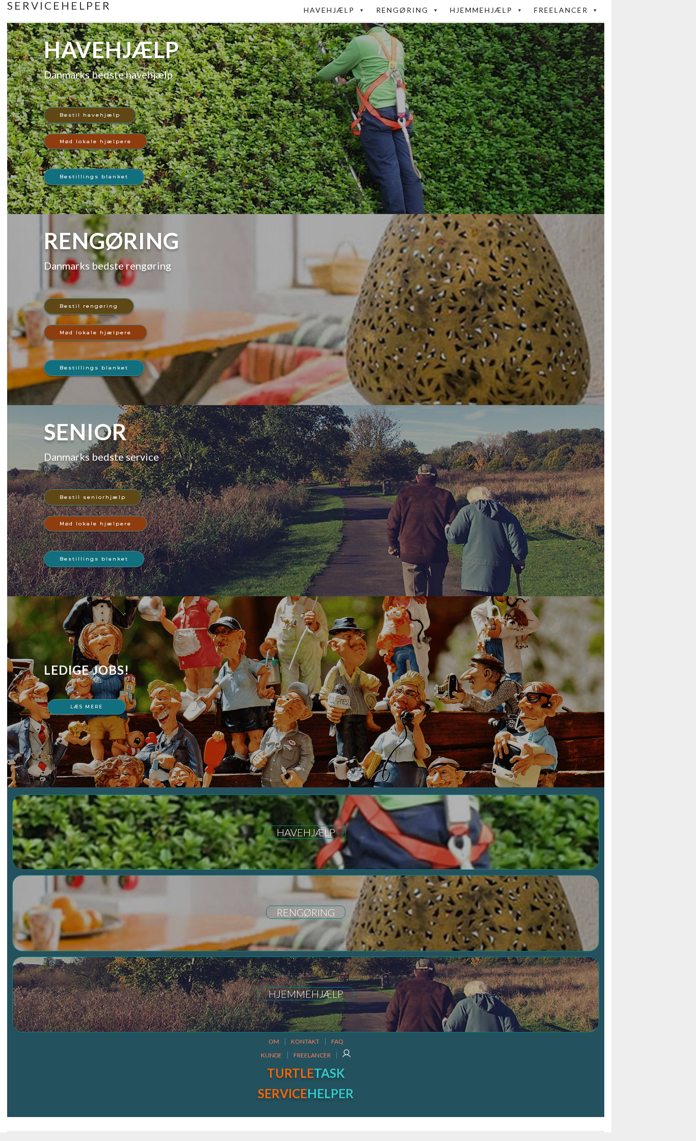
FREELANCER (561, 10)
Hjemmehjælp (481, 10)
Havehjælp (329, 10)
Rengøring (402, 10)
